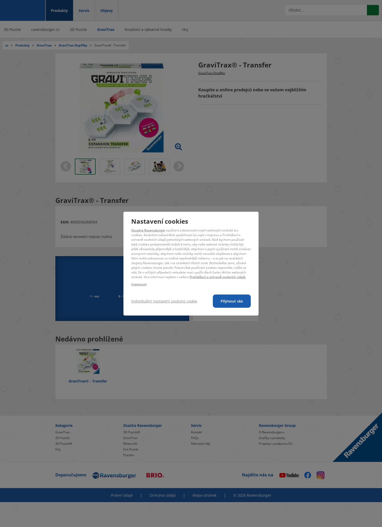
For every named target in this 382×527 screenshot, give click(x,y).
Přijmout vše (232, 301)
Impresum (139, 284)
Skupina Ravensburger (148, 230)
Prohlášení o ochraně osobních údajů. (218, 277)
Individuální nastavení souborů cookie (164, 301)
